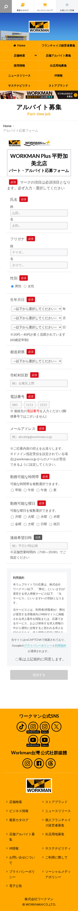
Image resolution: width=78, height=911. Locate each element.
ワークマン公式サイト (39, 26)
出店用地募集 (54, 834)
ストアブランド (56, 802)
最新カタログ (18, 820)
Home (7, 126)
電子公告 (15, 886)
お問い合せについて (22, 860)
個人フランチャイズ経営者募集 (58, 822)
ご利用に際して (56, 857)
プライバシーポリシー (38, 645)
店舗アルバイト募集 (22, 836)
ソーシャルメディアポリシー (58, 874)
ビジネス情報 (18, 811)
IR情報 (14, 848)
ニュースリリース (58, 811)
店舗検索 (15, 802)
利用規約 (60, 645)
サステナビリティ (58, 848)
